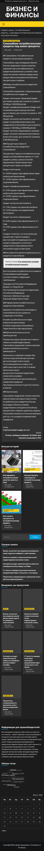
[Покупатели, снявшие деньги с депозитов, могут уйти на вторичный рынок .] (11, 687)
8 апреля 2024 (8, 527)
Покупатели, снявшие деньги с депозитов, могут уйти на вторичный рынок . (22, 578)
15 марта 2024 (18, 50)
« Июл (4, 831)
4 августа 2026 (30, 627)
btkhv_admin (8, 50)
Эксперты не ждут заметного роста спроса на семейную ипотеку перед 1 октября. (21, 565)
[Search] (40, 24)
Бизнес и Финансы (22, 12)
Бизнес (6, 609)
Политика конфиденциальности (16, 1)
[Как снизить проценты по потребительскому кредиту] (11, 502)
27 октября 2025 (9, 487)
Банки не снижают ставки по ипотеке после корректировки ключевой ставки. (20, 558)
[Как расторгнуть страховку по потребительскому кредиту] (33, 461)
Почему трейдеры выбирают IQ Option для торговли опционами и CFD (23, 435)
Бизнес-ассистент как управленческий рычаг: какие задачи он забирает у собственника (21, 552)
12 (16, 813)
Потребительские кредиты (11, 41)
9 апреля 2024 (30, 487)
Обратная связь (33, 1)
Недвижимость (29, 609)
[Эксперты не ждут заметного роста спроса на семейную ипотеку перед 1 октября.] (11, 642)
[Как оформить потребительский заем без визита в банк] (11, 461)
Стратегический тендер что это (16, 428)
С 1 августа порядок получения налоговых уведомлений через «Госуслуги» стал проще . (20, 571)
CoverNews (34, 845)
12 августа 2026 (9, 627)
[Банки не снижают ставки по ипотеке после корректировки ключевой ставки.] (33, 600)
